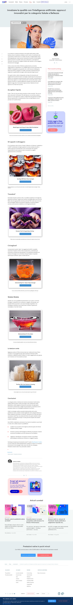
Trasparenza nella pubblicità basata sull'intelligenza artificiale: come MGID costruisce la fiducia (56, 99)
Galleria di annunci (30, 582)
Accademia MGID (30, 580)
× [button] (71, 598)
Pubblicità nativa (30, 578)
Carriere (17, 578)
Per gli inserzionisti (8, 574)
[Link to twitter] (8, 594)
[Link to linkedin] (10, 594)
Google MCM (29, 584)
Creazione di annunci (18, 454)
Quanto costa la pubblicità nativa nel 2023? (15, 520)
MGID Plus (29, 586)
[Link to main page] (4, 2)
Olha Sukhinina (8, 533)
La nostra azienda (19, 573)
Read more (19, 602)
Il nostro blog (29, 573)
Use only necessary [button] (63, 601)
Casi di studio (29, 574)
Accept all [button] (52, 601)
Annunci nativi (10, 454)
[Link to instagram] (12, 594)
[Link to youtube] (14, 594)
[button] (10, 570)
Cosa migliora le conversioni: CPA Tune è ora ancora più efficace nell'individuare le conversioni (55, 83)
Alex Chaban (29, 534)
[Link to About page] (61, 593)
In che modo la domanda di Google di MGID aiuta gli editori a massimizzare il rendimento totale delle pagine (55, 74)
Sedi (17, 576)
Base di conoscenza (41, 573)
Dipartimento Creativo (37, 442)
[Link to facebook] (6, 594)
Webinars (28, 576)
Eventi (17, 582)
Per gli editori (7, 573)
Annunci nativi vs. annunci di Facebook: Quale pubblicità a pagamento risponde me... (57, 520)
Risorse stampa (19, 580)
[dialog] (36, 601)
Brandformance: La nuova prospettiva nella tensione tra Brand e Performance (35, 520)
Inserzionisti (36, 16)
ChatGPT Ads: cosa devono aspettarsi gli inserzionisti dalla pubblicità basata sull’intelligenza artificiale (55, 91)
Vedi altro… (51, 105)
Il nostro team (18, 574)
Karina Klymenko (16, 461)
